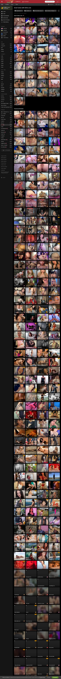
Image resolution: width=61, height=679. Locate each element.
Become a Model (4, 166)
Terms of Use (3, 164)
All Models (3, 170)
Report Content (3, 159)
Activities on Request (51, 10)
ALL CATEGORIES (7, 150)
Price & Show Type (38, 10)
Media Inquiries (3, 161)
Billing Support (3, 157)
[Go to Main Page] (9, 1)
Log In (57, 1)
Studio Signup (3, 168)
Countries (28, 10)
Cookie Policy (42, 677)
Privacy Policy (3, 163)
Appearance (19, 10)
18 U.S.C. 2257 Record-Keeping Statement (5, 172)
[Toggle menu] (2, 1)
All (59, 10)
